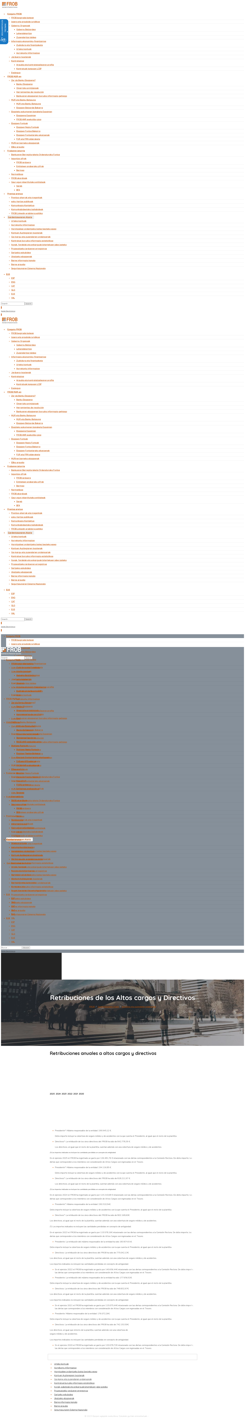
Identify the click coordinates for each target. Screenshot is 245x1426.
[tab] (52, 1093)
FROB (92, 1006)
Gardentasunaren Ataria (108, 1006)
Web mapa (31, 1422)
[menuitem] (125, 1364)
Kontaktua (57, 1422)
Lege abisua (155, 1416)
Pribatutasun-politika (14, 1422)
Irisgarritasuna (45, 1422)
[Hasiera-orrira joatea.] (11, 654)
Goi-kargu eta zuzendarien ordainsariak (139, 1006)
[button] (8, 274)
